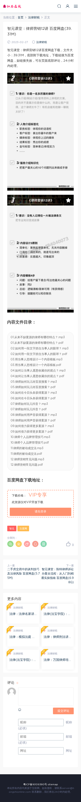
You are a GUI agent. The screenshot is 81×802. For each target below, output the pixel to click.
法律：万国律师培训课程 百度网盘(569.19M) (58, 660)
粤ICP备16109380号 (35, 784)
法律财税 (41, 42)
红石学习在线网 (12, 6)
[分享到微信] (10, 544)
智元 (11, 528)
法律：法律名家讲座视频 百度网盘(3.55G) (23, 614)
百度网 (23, 528)
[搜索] (59, 6)
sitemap (53, 784)
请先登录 (40, 511)
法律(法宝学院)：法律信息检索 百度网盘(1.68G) (57, 614)
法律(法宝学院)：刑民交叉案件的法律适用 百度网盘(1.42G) (23, 660)
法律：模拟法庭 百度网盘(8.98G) (22, 637)
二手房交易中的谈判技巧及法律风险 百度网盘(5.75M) (23, 574)
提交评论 (63, 710)
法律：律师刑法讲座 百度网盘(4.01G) (58, 637)
